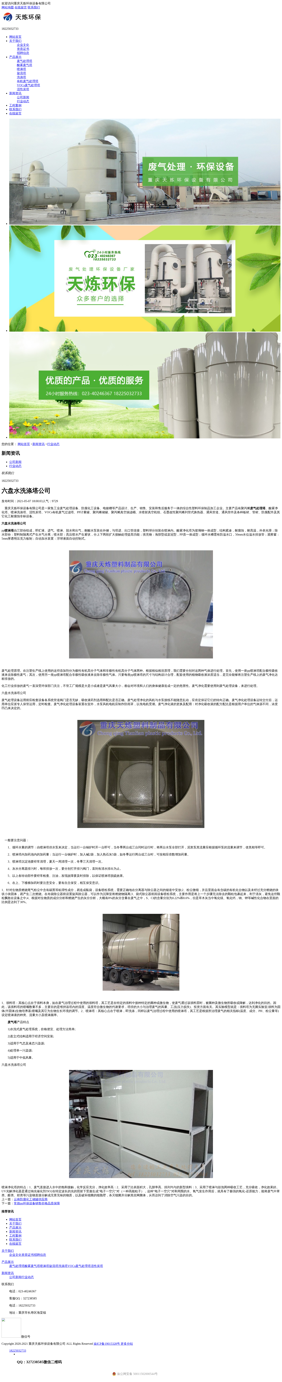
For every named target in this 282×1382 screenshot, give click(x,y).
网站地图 (8, 7)
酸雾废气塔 (24, 65)
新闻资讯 (15, 93)
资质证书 (23, 49)
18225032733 (17, 1350)
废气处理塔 (24, 61)
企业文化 (23, 44)
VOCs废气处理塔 (28, 85)
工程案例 (15, 105)
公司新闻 (23, 97)
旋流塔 (21, 73)
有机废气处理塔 (27, 81)
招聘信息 (23, 53)
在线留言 (21, 7)
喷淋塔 (21, 69)
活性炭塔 (23, 89)
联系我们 (34, 7)
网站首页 (15, 36)
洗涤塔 (21, 77)
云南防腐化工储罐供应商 (31, 1199)
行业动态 (23, 101)
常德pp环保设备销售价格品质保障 (37, 1203)
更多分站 (127, 1343)
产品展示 (15, 57)
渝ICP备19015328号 (107, 1343)
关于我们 (15, 40)
